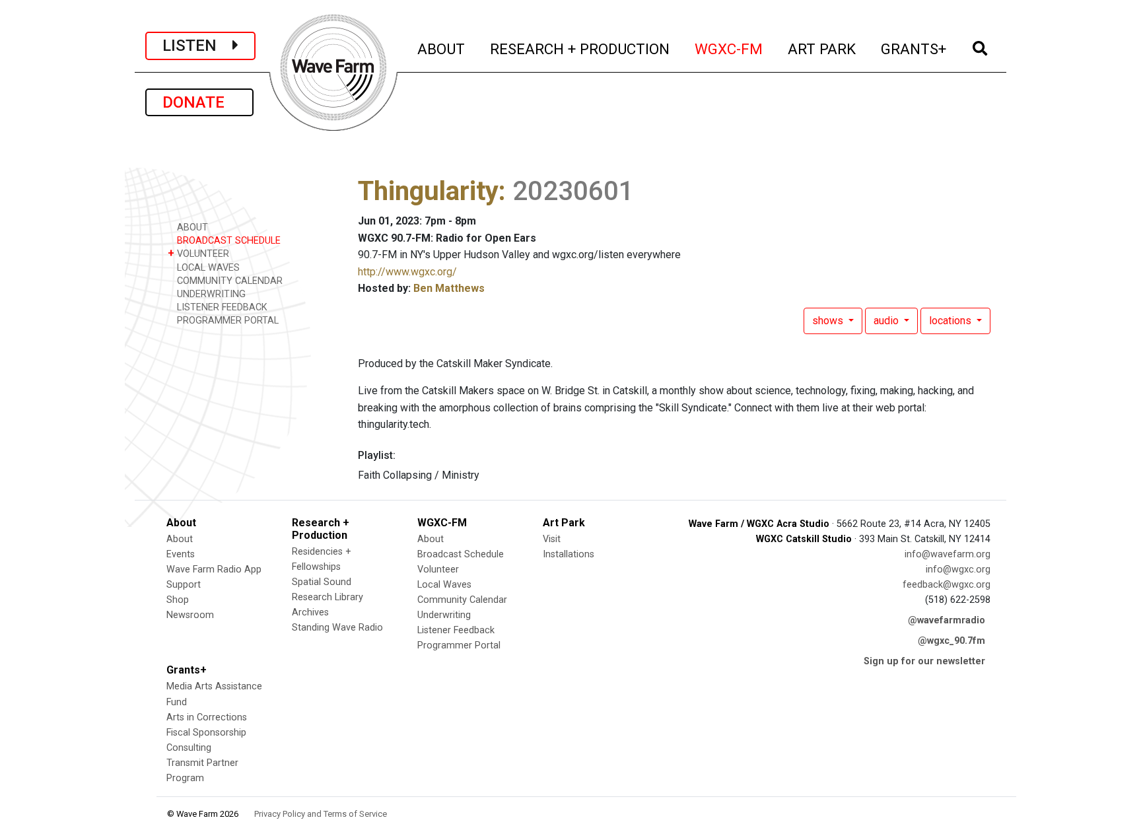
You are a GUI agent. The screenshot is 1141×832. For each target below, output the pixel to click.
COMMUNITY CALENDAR (228, 281)
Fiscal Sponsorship (206, 732)
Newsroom (190, 615)
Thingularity (428, 191)
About (179, 539)
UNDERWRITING (210, 294)
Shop (177, 600)
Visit (552, 539)
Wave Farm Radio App (213, 569)
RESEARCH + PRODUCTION (580, 48)
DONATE (199, 102)
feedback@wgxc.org (946, 584)
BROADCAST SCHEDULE (227, 240)
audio (887, 320)
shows (829, 320)
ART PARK (822, 48)
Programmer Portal (459, 645)
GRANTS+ (914, 48)
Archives (310, 612)
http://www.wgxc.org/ (407, 271)
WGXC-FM (729, 48)
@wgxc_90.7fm (951, 640)
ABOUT (441, 48)
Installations (568, 554)
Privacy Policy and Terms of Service (320, 814)
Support (183, 584)
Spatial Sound (321, 582)
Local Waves (444, 584)
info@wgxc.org (958, 569)
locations (951, 320)
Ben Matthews (449, 288)
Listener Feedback (456, 630)
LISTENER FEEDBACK (220, 307)
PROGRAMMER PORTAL (226, 320)
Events (180, 554)
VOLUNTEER (198, 253)
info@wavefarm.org (947, 554)
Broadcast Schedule (460, 554)
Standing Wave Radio (337, 627)
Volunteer (438, 569)
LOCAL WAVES (207, 267)
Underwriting (444, 615)
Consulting (188, 747)
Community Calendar (462, 600)
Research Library (327, 597)
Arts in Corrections (206, 717)
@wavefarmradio (946, 620)
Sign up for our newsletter (924, 661)
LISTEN (197, 45)
